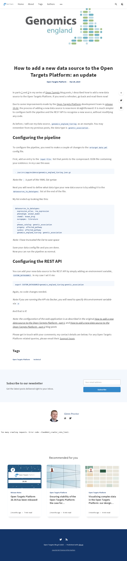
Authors (51, 4)
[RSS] (67, 540)
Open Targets (52, 92)
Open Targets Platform (56, 82)
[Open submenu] (61, 4)
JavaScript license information (63, 550)
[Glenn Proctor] (54, 416)
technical (37, 359)
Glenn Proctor (71, 413)
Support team (67, 338)
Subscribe (102, 389)
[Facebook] (121, 107)
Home (21, 4)
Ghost (81, 545)
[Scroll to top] (121, 92)
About (31, 4)
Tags (40, 4)
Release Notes (16, 492)
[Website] (65, 418)
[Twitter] (121, 100)
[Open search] (116, 4)
